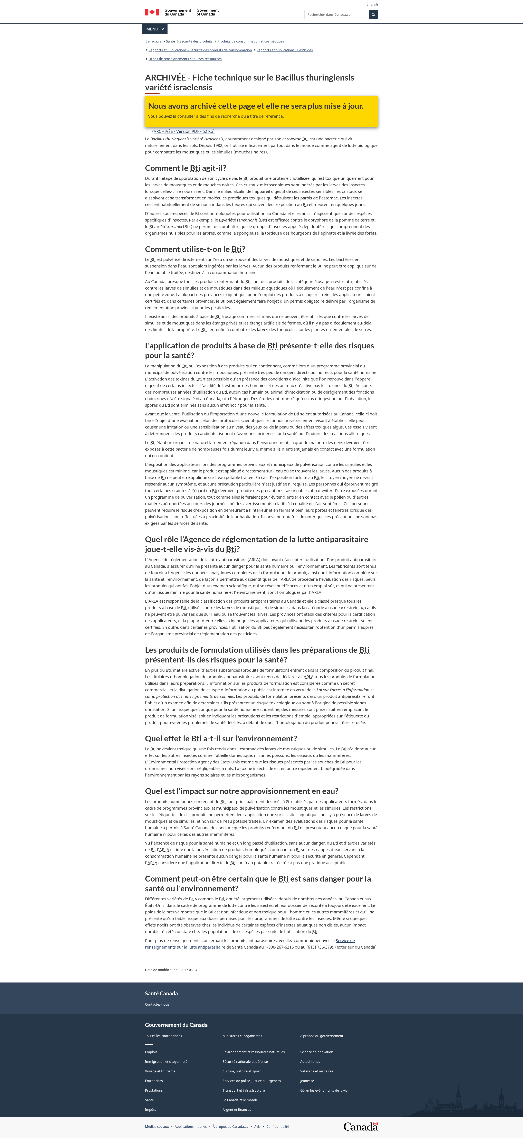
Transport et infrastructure (244, 1090)
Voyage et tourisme (160, 1071)
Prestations (154, 1090)
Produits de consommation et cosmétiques (250, 41)
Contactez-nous (157, 1004)
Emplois (151, 1052)
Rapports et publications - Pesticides (285, 50)
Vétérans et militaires (316, 1071)
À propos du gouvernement (321, 1036)
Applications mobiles (191, 1126)
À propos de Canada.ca (230, 1126)
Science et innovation (316, 1052)
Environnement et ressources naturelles (254, 1052)
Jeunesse (307, 1081)
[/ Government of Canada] (182, 13)
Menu (157, 29)
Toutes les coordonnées (163, 1036)
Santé (170, 41)
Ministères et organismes (242, 1036)
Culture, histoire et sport (242, 1071)
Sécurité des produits (196, 41)
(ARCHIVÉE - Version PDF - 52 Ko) (183, 131)
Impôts (150, 1109)
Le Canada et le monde (240, 1100)
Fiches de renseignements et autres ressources (185, 59)
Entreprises (154, 1081)
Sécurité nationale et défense (245, 1061)
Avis (257, 1126)
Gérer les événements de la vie (324, 1090)
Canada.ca (153, 41)
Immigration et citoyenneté (166, 1061)
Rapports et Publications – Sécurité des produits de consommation (200, 50)
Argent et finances (237, 1109)
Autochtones (310, 1061)
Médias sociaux (157, 1126)
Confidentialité (277, 1126)
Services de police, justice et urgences (252, 1081)
